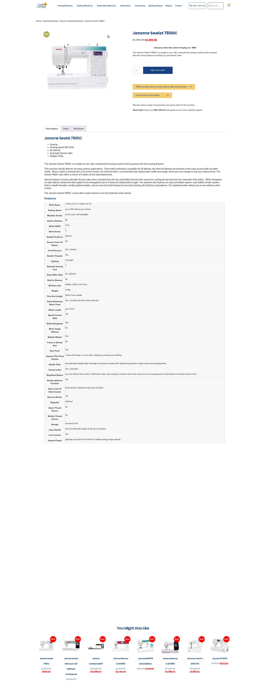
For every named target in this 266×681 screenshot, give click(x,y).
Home (38, 21)
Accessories (140, 6)
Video (66, 129)
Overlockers (125, 6)
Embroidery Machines (106, 6)
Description (52, 129)
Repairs (169, 6)
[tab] (52, 129)
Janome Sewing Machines (71, 21)
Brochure (79, 129)
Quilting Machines (85, 6)
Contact (178, 6)
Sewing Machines (65, 6)
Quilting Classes (156, 6)
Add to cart (158, 70)
